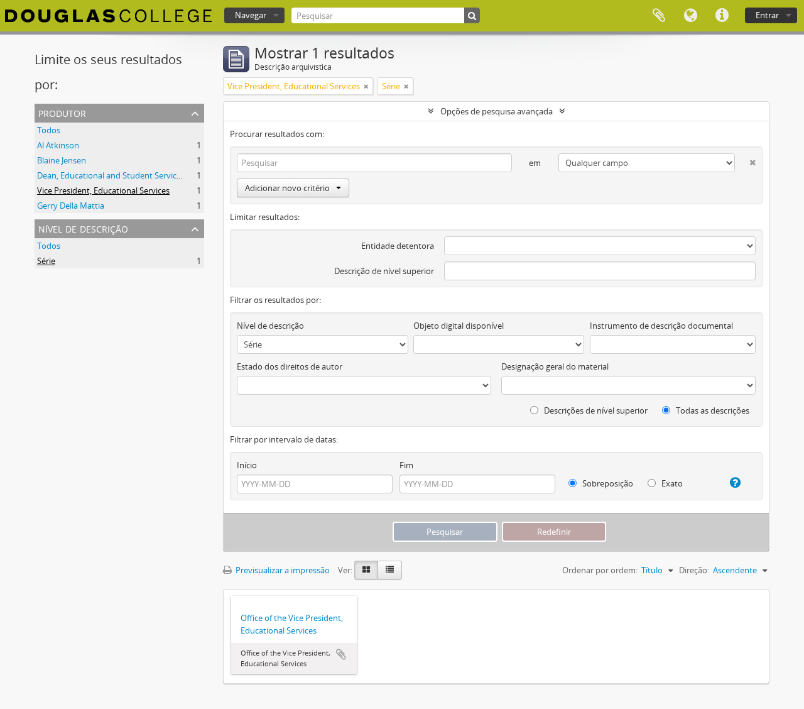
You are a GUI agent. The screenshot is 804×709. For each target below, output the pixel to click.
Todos (48, 130)
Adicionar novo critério (287, 188)
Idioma (690, 15)
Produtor (62, 112)
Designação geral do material (555, 366)
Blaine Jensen (61, 160)
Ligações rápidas (721, 15)
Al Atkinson (58, 145)
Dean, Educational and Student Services (111, 175)
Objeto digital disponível (458, 325)
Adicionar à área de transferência (341, 654)
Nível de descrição (83, 227)
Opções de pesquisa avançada (496, 111)
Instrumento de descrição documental (661, 325)
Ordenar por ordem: (600, 570)
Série (46, 261)
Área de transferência (659, 15)
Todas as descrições (711, 410)
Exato (671, 483)
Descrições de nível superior (595, 410)
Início (247, 465)
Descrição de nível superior (384, 271)
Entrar (767, 15)
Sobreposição (606, 483)
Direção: (694, 570)
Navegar (250, 15)
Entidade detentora (397, 245)
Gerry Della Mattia (70, 205)
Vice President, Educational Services (103, 190)
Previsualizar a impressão (282, 570)
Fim (406, 465)
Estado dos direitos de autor (289, 366)
